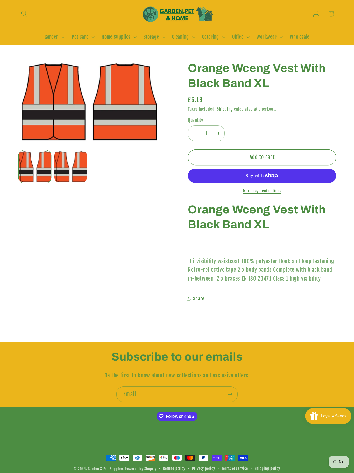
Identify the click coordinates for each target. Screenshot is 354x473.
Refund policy (174, 468)
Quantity (195, 120)
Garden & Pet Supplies (106, 469)
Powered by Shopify (140, 469)
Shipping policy (267, 468)
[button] (24, 13)
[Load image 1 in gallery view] (35, 166)
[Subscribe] (230, 394)
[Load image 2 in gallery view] (70, 166)
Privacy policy (203, 468)
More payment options (262, 190)
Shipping (225, 108)
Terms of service (235, 468)
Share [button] (198, 299)
